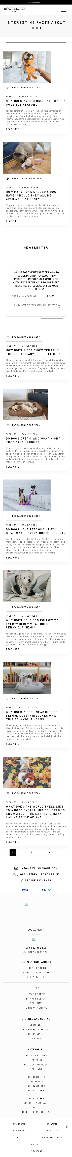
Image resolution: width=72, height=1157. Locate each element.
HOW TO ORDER (36, 994)
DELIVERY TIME (36, 977)
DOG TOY (36, 1107)
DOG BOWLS (36, 1081)
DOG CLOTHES (36, 1098)
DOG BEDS (36, 1060)
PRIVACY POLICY (36, 998)
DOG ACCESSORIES (36, 1055)
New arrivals (20, 1131)
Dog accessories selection (27, 178)
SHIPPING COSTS (36, 968)
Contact (36, 1144)
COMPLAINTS (36, 1034)
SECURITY (36, 1003)
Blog (19, 1138)
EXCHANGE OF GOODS (36, 1029)
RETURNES (36, 1025)
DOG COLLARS (36, 1090)
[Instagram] (36, 926)
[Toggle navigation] (63, 10)
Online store (20, 1124)
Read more (12, 129)
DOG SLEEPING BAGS (36, 1103)
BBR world (52, 1124)
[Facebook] (32, 926)
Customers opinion (52, 1138)
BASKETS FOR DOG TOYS (36, 1112)
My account (36, 1151)
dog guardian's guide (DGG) (26, 87)
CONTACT (36, 1038)
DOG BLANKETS (36, 1077)
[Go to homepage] (36, 912)
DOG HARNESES (36, 1086)
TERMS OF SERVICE (36, 1007)
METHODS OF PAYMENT (36, 972)
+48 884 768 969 (36, 948)
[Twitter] (40, 926)
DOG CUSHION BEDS (36, 1064)
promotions (52, 1131)
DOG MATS (36, 1069)
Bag (54, 10)
